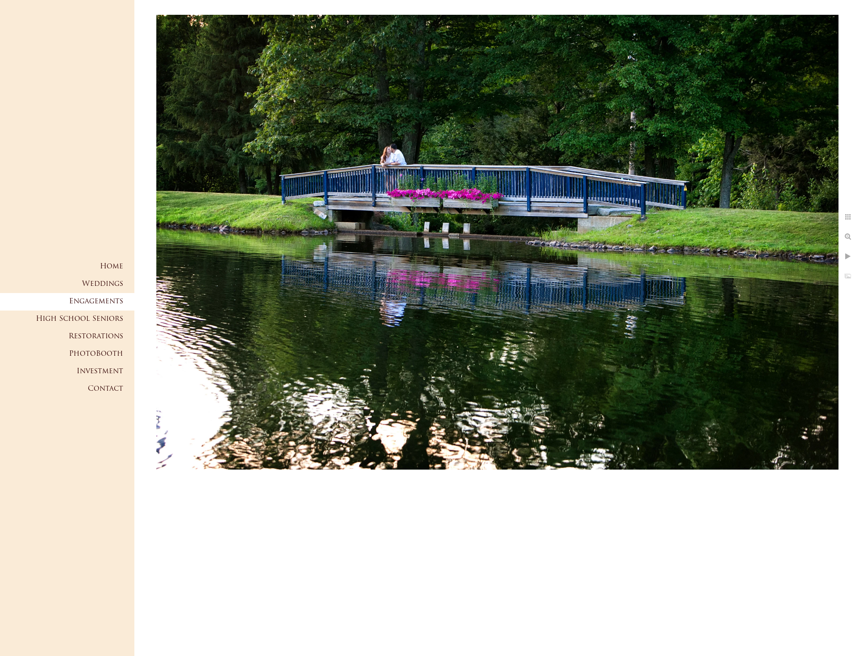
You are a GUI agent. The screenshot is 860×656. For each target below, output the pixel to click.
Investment (100, 371)
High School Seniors (79, 319)
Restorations (96, 336)
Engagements (96, 301)
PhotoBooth (96, 354)
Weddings (102, 284)
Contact (105, 389)
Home (111, 266)
